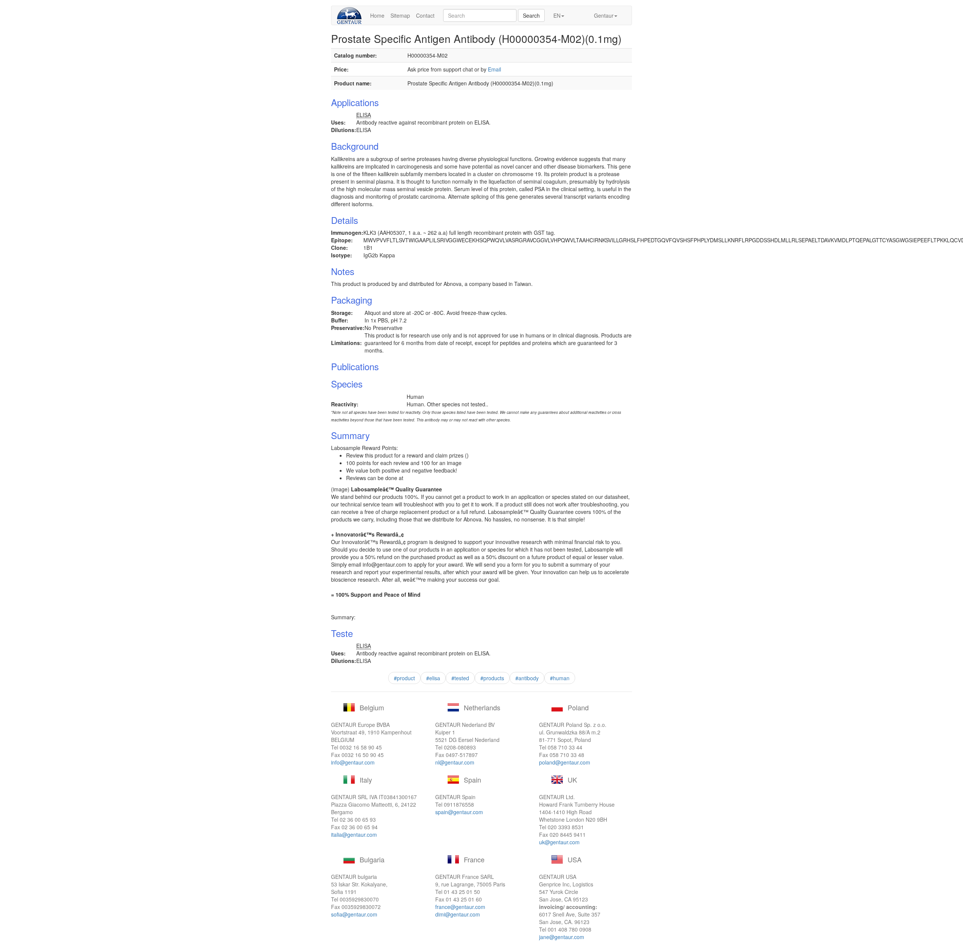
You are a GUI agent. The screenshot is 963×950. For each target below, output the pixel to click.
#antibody (527, 678)
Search (531, 15)
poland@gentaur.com (564, 762)
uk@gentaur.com (559, 842)
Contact (425, 15)
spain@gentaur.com (459, 812)
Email (494, 69)
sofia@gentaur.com (354, 914)
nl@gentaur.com (454, 762)
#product (404, 678)
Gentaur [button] (604, 15)
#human (560, 678)
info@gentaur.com (353, 762)
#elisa (433, 678)
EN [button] (556, 15)
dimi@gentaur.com (457, 914)
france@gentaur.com (460, 906)
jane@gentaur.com (561, 937)
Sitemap (400, 15)
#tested (460, 678)
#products (492, 678)
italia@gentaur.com (354, 834)
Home (377, 15)
